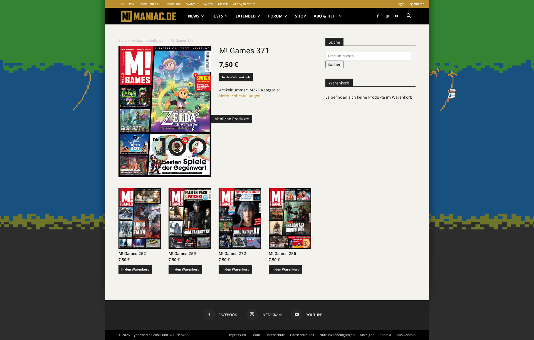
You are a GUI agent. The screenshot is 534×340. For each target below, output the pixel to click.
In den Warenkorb (236, 77)
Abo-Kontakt (406, 334)
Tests (217, 16)
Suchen (335, 64)
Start (122, 40)
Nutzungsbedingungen (337, 334)
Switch (208, 4)
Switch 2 (192, 4)
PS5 (121, 4)
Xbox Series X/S (150, 4)
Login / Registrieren (410, 4)
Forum (275, 16)
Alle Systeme (242, 4)
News (193, 16)
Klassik (223, 4)
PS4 (131, 4)
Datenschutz (275, 334)
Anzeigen (367, 334)
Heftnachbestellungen (148, 40)
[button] (409, 16)
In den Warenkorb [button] (135, 269)
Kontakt (385, 334)
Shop (300, 16)
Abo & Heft (325, 16)
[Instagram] (387, 16)
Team (255, 334)
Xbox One (174, 4)
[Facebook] (378, 16)
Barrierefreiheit (302, 334)
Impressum (237, 334)
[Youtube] (396, 16)
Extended (246, 16)
